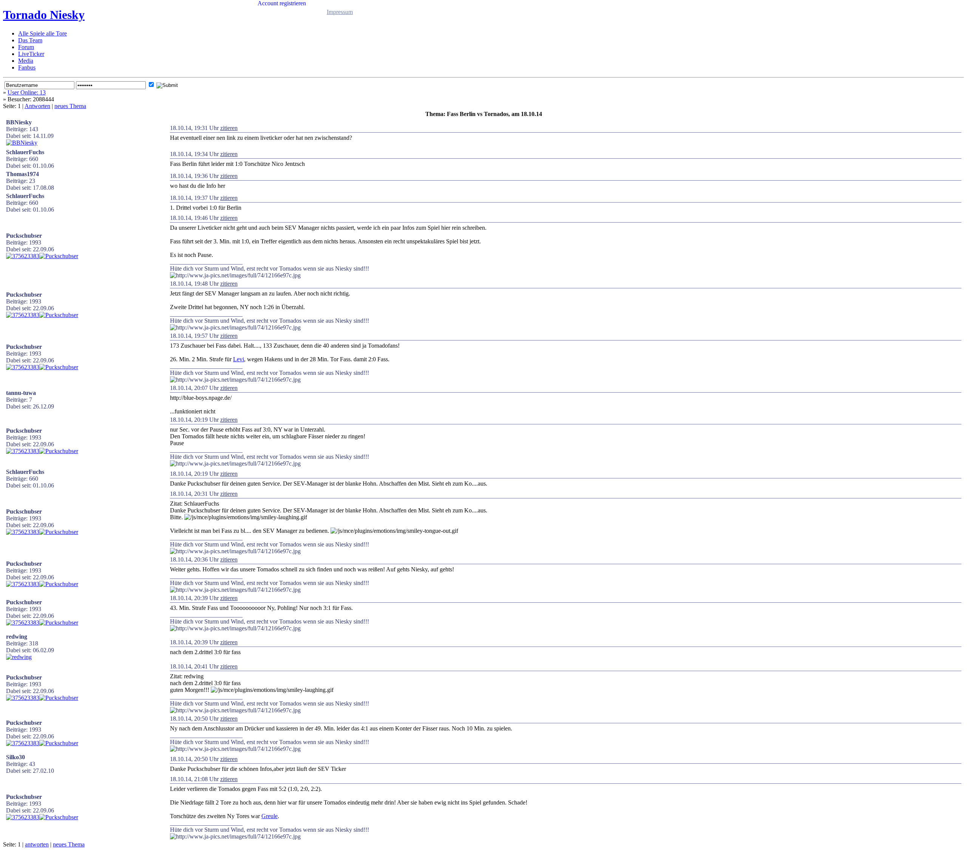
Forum (26, 47)
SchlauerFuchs (25, 152)
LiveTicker (31, 54)
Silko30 (15, 757)
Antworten (37, 106)
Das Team (30, 40)
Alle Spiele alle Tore (42, 33)
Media (25, 60)
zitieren (229, 128)
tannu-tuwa (21, 393)
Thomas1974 (22, 174)
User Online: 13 (27, 92)
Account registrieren (282, 3)
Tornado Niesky (44, 15)
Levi (238, 359)
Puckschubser (24, 235)
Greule (269, 816)
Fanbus (27, 67)
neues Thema (70, 106)
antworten (37, 844)
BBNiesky (19, 122)
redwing (16, 636)
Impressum (340, 12)
